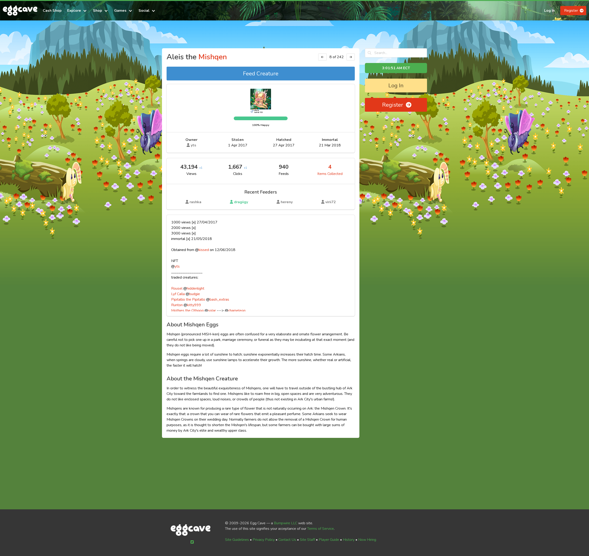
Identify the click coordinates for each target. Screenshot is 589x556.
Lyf (173, 294)
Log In (549, 10)
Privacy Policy (264, 539)
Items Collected (330, 173)
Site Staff (307, 539)
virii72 (330, 202)
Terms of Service (320, 528)
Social (144, 10)
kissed (204, 249)
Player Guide (329, 539)
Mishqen (212, 57)
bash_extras (219, 299)
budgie (194, 294)
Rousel (176, 288)
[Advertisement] (294, 36)
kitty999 (194, 305)
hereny (286, 202)
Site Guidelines (237, 539)
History (349, 539)
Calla (181, 294)
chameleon (236, 310)
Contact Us (287, 539)
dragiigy (240, 202)
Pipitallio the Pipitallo (188, 299)
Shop (97, 10)
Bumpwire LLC (285, 523)
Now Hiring (367, 539)
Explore (74, 10)
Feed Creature (260, 73)
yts (193, 145)
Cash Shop (52, 10)
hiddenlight (195, 288)
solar (212, 310)
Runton (177, 305)
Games (120, 10)
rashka (195, 202)
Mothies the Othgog (187, 310)
